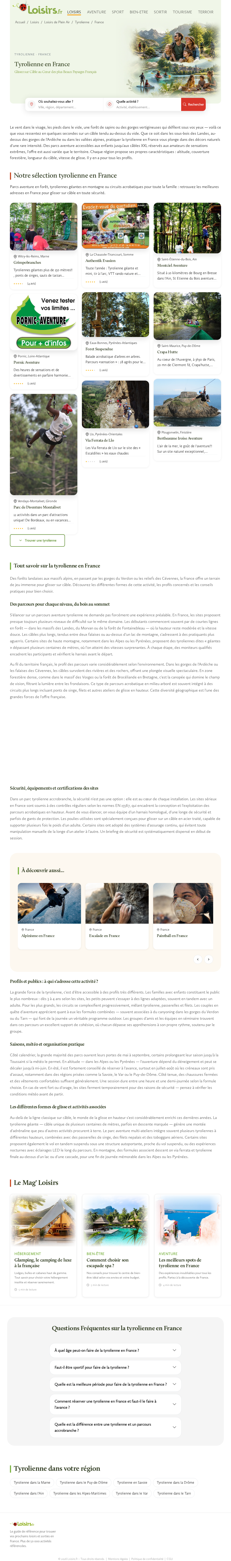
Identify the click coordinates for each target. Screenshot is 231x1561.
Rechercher (196, 104)
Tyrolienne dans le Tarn (174, 1493)
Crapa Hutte (167, 352)
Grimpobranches (27, 263)
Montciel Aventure (172, 266)
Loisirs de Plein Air (57, 22)
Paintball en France (172, 936)
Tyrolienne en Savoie (132, 1482)
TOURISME (182, 12)
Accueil (20, 22)
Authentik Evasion (100, 261)
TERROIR (205, 12)
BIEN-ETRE (139, 12)
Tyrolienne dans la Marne (32, 1482)
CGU (170, 1559)
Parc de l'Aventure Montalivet (37, 508)
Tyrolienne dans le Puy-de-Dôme (84, 1482)
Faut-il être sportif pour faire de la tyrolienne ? (92, 1367)
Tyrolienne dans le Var (132, 1493)
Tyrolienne (82, 22)
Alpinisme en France (37, 936)
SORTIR (160, 12)
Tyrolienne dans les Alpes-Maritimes (79, 1493)
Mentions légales (118, 1559)
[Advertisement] (115, 742)
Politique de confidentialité (147, 1559)
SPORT (118, 12)
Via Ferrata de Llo (99, 441)
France (99, 22)
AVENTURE (96, 12)
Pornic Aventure (27, 363)
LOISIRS (74, 12)
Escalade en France (104, 936)
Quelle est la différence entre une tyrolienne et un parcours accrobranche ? (103, 1427)
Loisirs (34, 22)
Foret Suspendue (99, 349)
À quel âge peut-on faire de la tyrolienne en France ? (97, 1350)
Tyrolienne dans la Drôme (175, 1482)
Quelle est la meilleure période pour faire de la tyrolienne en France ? (111, 1384)
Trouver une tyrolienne (40, 540)
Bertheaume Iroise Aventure (179, 439)
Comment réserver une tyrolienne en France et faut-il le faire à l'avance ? (105, 1404)
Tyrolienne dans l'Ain (29, 1493)
